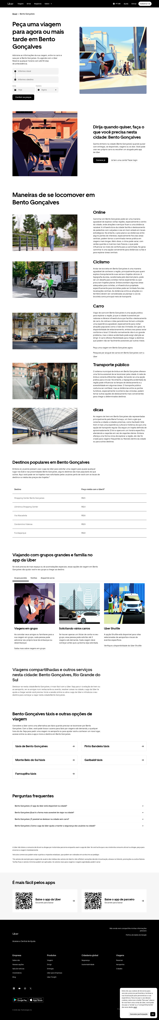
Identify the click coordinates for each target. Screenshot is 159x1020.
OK (153, 1014)
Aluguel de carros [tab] (47, 578)
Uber (10, 3)
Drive (29, 4)
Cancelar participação (138, 1014)
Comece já (100, 160)
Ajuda (126, 4)
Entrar (134, 4)
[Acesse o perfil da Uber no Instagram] (25, 988)
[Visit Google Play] (20, 1000)
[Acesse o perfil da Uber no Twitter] (30, 988)
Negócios (37, 4)
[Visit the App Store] (36, 1000)
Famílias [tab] (34, 578)
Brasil (14, 14)
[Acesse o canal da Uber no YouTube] (19, 988)
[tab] (58, 578)
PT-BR (118, 4)
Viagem (21, 4)
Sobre (47, 4)
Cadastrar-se (145, 4)
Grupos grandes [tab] (20, 578)
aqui (135, 1007)
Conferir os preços (23, 97)
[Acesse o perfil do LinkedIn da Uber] (14, 988)
